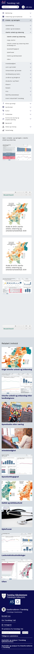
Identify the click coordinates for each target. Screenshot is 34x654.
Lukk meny (29, 7)
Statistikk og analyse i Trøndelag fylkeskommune (14, 640)
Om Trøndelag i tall (9, 620)
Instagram (8, 625)
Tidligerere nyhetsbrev (10, 636)
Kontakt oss (6, 616)
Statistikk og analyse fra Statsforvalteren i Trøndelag (17, 646)
